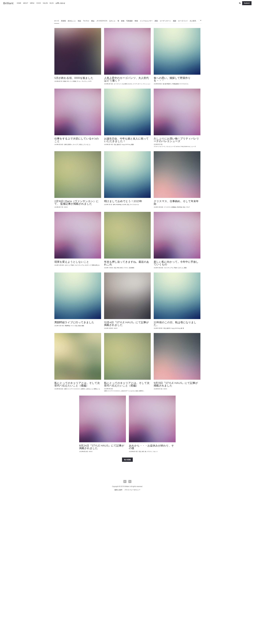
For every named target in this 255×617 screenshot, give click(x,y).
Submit (247, 3)
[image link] (9, 3)
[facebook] (124, 481)
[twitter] (129, 481)
